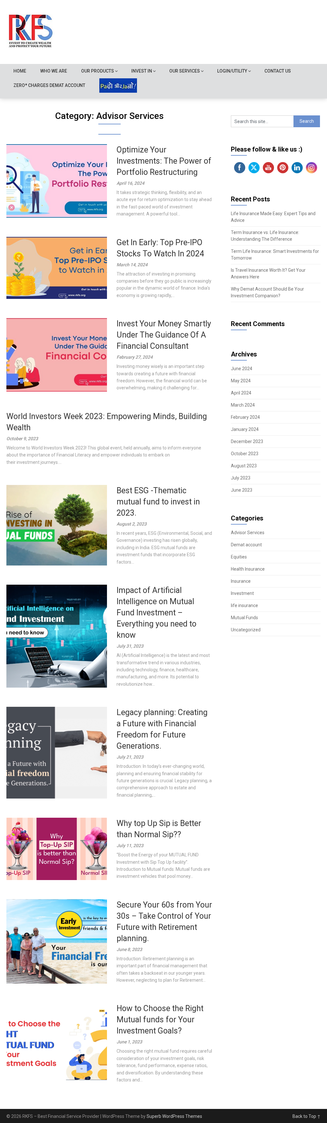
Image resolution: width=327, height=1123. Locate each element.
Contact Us (277, 71)
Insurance (241, 581)
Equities (239, 556)
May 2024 (241, 380)
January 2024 (245, 429)
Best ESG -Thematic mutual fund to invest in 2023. (158, 502)
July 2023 (240, 477)
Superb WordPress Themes (174, 1116)
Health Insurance (248, 569)
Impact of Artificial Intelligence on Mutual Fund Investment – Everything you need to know (156, 613)
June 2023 (241, 490)
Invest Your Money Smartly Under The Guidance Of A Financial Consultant (164, 335)
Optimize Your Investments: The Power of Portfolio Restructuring (164, 161)
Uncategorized (246, 629)
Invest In (141, 71)
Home (19, 71)
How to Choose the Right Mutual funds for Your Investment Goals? (160, 1019)
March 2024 (243, 405)
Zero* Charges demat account (49, 85)
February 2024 (245, 417)
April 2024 (241, 392)
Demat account (246, 544)
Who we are (53, 71)
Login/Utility (232, 71)
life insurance (244, 605)
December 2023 (247, 441)
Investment (242, 593)
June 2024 (241, 368)
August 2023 (244, 465)
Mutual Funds (244, 617)
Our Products (97, 71)
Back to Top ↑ (307, 1116)
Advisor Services (247, 532)
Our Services (184, 71)
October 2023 (244, 453)
